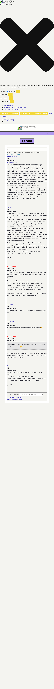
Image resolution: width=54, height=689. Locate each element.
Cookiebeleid (7, 118)
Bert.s (9, 366)
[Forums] (8, 152)
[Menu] (7, 133)
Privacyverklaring (9, 120)
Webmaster (11, 266)
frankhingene (12, 156)
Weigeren (15, 114)
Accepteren (5, 114)
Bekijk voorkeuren (26, 114)
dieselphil (10, 321)
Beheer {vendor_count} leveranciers (15, 107)
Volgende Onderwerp (15, 399)
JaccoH (10, 304)
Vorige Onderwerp (15, 397)
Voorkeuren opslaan (41, 114)
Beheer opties (8, 104)
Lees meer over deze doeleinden (13, 109)
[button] (27, 44)
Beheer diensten (9, 106)
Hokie (9, 207)
